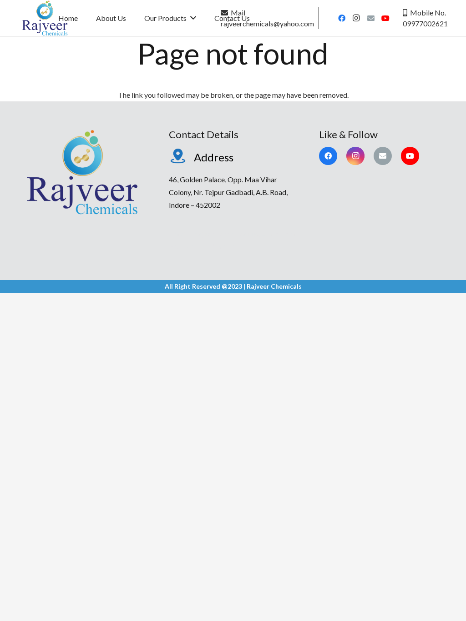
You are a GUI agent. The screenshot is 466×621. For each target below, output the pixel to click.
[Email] (371, 18)
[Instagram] (356, 18)
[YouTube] (385, 18)
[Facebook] (341, 18)
